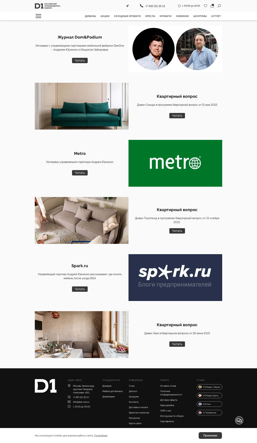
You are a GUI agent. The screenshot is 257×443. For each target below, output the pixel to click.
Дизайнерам (108, 396)
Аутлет (216, 16)
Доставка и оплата (138, 407)
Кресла (150, 16)
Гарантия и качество (139, 412)
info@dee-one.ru (81, 402)
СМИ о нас (165, 410)
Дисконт (133, 391)
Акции (105, 16)
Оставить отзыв (168, 386)
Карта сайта (135, 423)
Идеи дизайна (167, 405)
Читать (80, 60)
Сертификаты (167, 421)
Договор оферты (168, 400)
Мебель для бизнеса (112, 391)
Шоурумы (200, 16)
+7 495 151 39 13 (155, 6)
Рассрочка (134, 418)
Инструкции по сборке (172, 416)
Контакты (134, 402)
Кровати (166, 16)
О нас (132, 386)
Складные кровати (127, 16)
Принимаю (210, 435)
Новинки (182, 16)
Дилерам (107, 386)
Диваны (90, 16)
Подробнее (100, 435)
